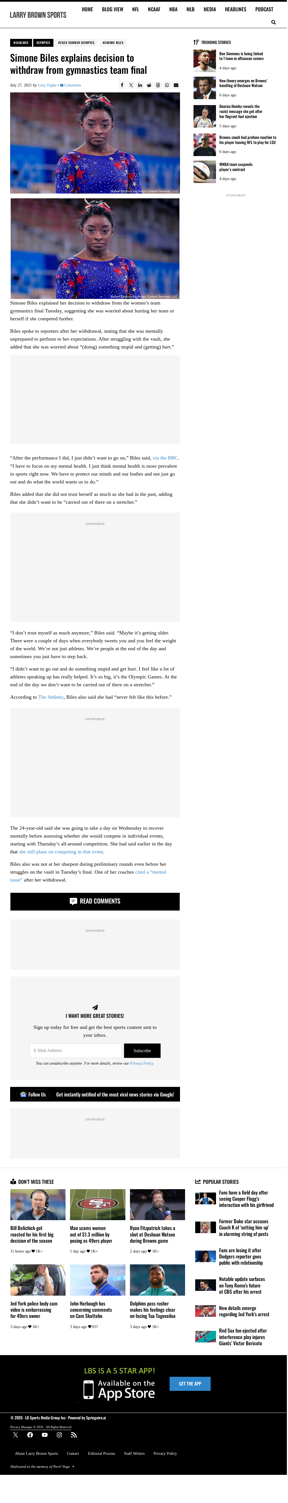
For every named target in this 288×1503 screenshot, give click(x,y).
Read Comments (99, 900)
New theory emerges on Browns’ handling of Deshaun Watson (243, 83)
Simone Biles (113, 42)
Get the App (190, 1383)
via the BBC (165, 458)
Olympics (43, 42)
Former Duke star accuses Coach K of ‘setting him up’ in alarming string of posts (244, 1227)
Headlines (21, 42)
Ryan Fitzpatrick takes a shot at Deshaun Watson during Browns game (152, 1234)
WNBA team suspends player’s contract (236, 167)
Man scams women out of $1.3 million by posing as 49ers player (91, 1234)
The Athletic (51, 697)
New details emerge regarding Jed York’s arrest (244, 1311)
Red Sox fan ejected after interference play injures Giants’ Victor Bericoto (243, 1336)
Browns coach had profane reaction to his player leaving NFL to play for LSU (247, 140)
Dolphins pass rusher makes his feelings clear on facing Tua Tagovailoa (153, 1309)
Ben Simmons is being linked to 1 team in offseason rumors (241, 56)
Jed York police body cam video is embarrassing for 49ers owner (34, 1309)
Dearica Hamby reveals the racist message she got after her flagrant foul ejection (240, 111)
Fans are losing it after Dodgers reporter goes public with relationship (241, 1256)
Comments (72, 85)
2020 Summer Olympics (77, 42)
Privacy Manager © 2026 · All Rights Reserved (40, 1427)
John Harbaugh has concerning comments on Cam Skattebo (91, 1309)
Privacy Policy (141, 1063)
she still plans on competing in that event (61, 851)
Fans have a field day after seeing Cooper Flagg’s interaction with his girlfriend (246, 1198)
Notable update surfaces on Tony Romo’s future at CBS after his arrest (242, 1285)
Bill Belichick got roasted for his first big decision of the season (31, 1234)
